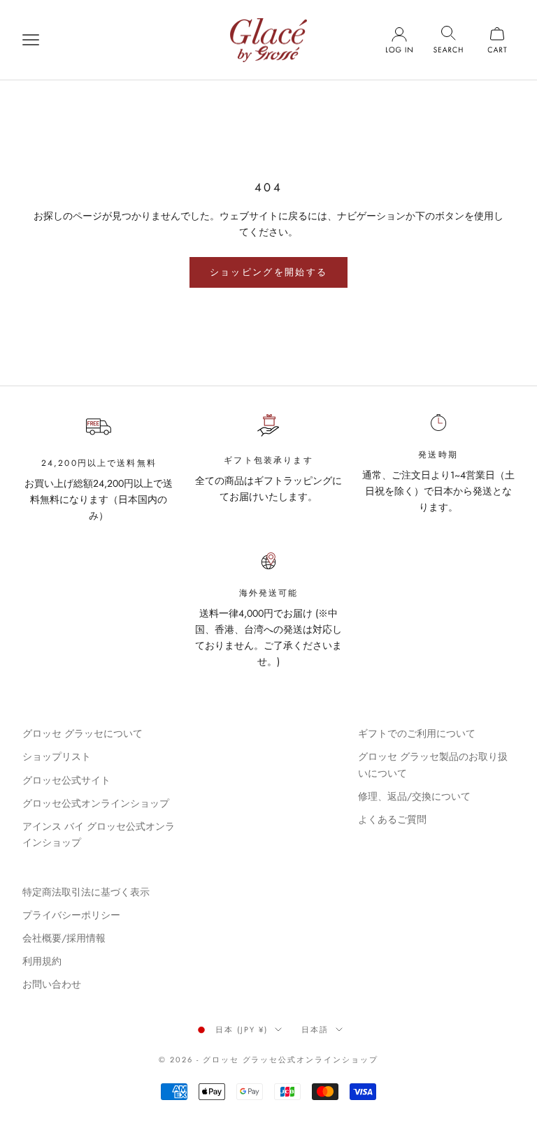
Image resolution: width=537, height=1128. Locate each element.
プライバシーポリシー (71, 915)
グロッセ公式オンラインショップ (95, 803)
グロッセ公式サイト (66, 780)
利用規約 (42, 961)
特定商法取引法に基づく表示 (86, 892)
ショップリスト (56, 756)
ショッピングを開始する (269, 272)
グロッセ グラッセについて (82, 733)
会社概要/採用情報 (64, 938)
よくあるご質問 (392, 819)
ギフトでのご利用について (416, 733)
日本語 (315, 1029)
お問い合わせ (51, 984)
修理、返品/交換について (414, 796)
